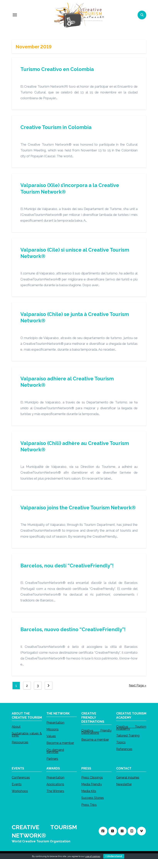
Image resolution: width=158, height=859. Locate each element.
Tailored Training (128, 735)
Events (17, 784)
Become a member (60, 743)
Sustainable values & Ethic (27, 734)
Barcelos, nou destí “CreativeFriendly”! (67, 566)
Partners (52, 759)
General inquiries (127, 777)
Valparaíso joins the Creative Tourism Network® (78, 508)
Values (51, 736)
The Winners (55, 791)
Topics (121, 742)
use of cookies (92, 856)
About (16, 726)
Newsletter (124, 784)
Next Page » (137, 685)
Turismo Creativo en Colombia (57, 69)
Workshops (20, 791)
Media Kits (88, 791)
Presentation (55, 722)
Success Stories (92, 798)
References (124, 749)
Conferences (21, 777)
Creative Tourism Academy (131, 727)
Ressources (20, 742)
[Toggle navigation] (15, 15)
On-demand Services (55, 751)
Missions (52, 729)
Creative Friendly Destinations (96, 731)
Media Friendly (91, 784)
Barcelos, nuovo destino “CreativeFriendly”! (73, 629)
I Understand (114, 856)
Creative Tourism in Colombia (56, 127)
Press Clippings (92, 777)
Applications (55, 784)
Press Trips (89, 804)
